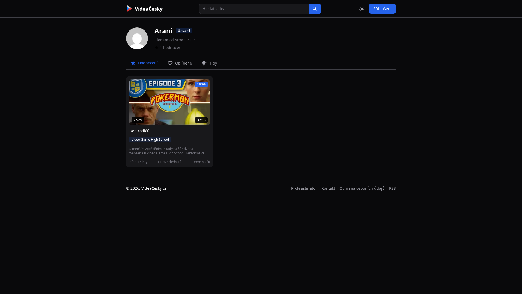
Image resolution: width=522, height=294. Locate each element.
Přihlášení (382, 8)
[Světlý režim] (362, 8)
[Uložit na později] (145, 86)
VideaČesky (149, 8)
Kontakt (328, 188)
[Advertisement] (95, 99)
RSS (392, 188)
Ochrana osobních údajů (362, 188)
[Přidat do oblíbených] (136, 86)
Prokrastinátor (304, 188)
